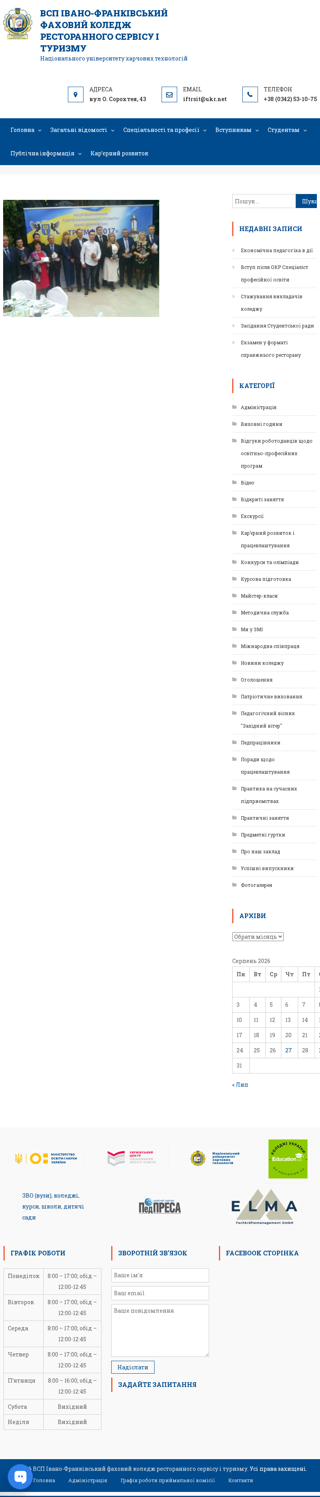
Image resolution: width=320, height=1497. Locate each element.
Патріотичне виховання (271, 696)
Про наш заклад (260, 851)
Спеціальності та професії (161, 130)
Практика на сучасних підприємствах (269, 794)
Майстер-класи (259, 596)
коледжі (66, 1195)
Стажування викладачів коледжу (271, 302)
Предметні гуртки (263, 834)
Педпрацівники (261, 742)
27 (288, 1050)
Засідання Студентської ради (277, 325)
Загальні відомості (78, 130)
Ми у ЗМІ (252, 629)
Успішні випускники (267, 868)
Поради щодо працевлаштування (265, 765)
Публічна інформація (43, 153)
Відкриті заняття (262, 499)
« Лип (240, 1084)
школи (51, 1206)
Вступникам (233, 130)
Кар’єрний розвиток (119, 153)
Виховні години (262, 424)
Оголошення (256, 679)
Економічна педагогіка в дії (277, 250)
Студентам (284, 130)
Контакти (240, 1480)
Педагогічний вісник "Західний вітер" (268, 719)
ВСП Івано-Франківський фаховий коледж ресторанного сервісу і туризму (104, 30)
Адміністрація (258, 407)
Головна (22, 130)
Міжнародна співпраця (270, 646)
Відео (247, 482)
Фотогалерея (256, 885)
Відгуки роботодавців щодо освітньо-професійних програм (277, 453)
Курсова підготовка (266, 579)
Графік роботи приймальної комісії (168, 1480)
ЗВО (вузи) (37, 1195)
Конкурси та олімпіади (270, 562)
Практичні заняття (265, 818)
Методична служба (265, 612)
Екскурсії (252, 516)
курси (30, 1206)
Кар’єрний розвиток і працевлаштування (267, 539)
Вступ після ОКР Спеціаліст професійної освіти (274, 273)
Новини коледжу (262, 663)
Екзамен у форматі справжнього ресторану (271, 348)
